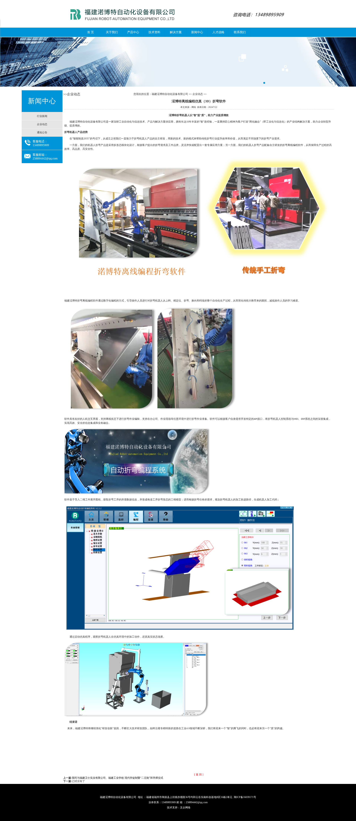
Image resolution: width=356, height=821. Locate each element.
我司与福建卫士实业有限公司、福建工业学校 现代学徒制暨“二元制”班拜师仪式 (117, 778)
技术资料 (154, 32)
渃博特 (178, 62)
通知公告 (42, 132)
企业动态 (42, 124)
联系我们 (240, 32)
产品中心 (133, 32)
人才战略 (218, 32)
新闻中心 (197, 32)
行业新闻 (42, 116)
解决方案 (176, 32)
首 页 (90, 32)
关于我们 (112, 32)
